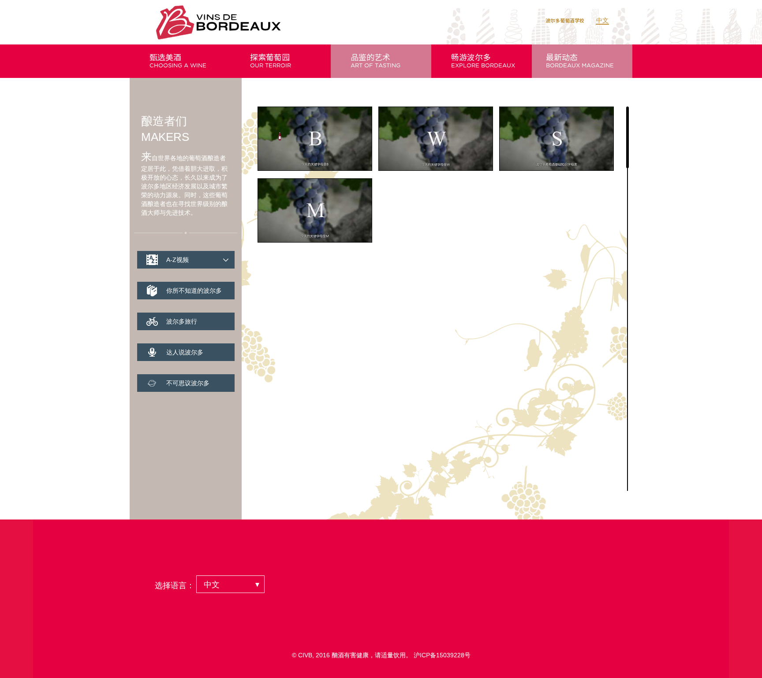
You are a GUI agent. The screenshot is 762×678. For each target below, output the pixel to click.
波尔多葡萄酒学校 (564, 20)
